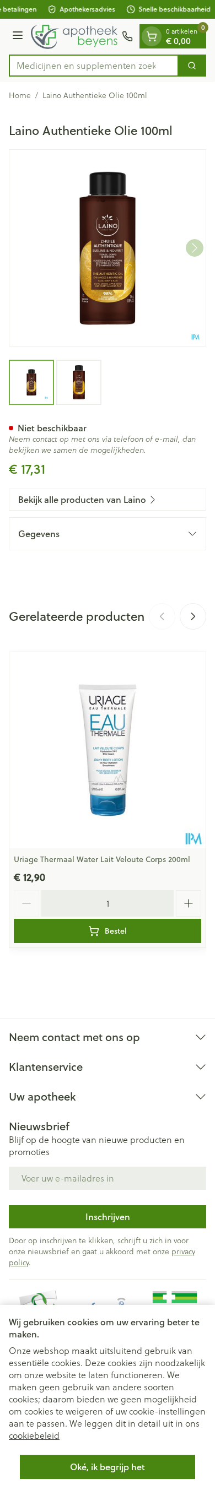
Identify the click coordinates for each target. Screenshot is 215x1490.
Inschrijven (107, 1216)
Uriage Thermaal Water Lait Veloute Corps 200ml (102, 859)
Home (20, 95)
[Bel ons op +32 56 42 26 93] (127, 36)
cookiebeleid (34, 1435)
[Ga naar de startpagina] (74, 36)
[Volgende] (194, 248)
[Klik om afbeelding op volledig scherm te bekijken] (107, 248)
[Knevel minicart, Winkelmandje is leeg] (152, 36)
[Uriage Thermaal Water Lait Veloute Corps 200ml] (107, 750)
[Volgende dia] (193, 616)
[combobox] (94, 66)
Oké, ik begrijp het (107, 1466)
